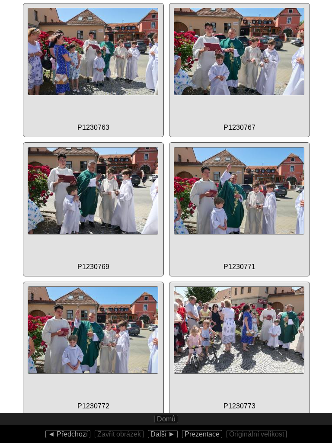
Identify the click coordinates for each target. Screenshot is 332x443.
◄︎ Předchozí (68, 434)
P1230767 (239, 127)
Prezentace (202, 434)
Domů (166, 419)
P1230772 (93, 406)
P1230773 (239, 406)
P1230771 (239, 266)
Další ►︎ (162, 434)
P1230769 (93, 266)
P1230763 (93, 127)
